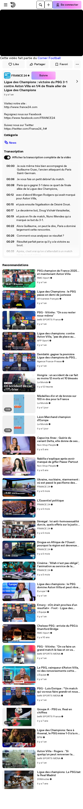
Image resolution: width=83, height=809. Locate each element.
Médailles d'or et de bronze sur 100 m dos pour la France (56, 397)
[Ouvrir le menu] (5, 5)
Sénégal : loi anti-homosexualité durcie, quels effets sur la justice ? (58, 523)
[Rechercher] (40, 5)
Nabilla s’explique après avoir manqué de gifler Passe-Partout (57, 460)
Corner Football (49, 58)
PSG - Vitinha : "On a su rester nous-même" (56, 314)
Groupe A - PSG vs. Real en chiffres (54, 711)
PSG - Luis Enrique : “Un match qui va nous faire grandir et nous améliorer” (57, 690)
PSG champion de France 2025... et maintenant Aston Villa (58, 272)
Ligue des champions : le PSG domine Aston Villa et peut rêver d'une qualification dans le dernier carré (59, 586)
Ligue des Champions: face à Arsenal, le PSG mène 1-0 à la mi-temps (58, 732)
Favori (64, 64)
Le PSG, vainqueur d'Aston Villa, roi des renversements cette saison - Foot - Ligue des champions (58, 669)
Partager (39, 64)
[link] (17, 75)
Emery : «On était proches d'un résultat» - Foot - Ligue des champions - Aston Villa (57, 606)
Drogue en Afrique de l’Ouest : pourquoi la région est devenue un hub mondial (57, 544)
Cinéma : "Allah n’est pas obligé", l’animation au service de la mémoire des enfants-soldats (58, 565)
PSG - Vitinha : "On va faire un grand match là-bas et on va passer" (56, 648)
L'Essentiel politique (50, 500)
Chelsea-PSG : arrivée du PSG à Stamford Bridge (57, 627)
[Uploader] (49, 5)
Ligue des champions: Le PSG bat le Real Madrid (59, 774)
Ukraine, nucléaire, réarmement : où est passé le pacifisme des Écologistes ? (58, 481)
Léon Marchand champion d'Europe (54, 419)
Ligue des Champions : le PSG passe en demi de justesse (56, 293)
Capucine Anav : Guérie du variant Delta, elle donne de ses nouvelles (57, 439)
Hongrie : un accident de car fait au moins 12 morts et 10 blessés (57, 377)
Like (16, 64)
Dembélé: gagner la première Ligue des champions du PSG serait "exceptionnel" (56, 356)
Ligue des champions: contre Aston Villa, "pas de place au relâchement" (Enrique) (56, 335)
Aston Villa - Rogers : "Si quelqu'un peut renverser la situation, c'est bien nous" (54, 753)
